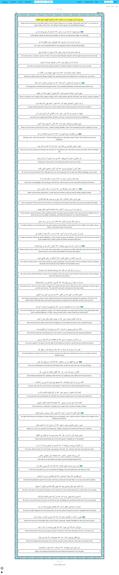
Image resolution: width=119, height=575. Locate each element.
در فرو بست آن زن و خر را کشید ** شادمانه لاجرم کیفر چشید (59, 209)
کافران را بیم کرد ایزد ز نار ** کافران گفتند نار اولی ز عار (59, 372)
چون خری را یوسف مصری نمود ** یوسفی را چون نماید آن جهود (59, 93)
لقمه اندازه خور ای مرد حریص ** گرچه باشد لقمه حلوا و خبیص (59, 403)
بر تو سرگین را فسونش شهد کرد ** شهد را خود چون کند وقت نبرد (59, 103)
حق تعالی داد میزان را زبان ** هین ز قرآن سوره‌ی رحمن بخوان (57, 413)
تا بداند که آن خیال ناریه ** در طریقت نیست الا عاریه (59, 62)
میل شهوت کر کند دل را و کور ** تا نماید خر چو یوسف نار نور (58, 32)
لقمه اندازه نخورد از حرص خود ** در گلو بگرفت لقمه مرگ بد (59, 392)
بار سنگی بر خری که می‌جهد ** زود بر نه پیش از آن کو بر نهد (59, 158)
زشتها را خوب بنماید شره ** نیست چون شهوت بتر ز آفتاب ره (60, 73)
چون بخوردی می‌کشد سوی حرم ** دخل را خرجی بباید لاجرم (59, 124)
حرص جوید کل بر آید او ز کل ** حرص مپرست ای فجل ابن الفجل (59, 435)
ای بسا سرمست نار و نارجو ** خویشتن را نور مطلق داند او (59, 42)
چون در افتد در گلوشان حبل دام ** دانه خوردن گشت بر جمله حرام (58, 517)
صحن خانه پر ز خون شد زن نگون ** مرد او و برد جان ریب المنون (59, 295)
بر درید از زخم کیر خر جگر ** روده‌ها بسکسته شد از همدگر (59, 270)
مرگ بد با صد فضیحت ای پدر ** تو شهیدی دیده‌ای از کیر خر (58, 307)
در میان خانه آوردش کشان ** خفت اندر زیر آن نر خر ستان (59, 222)
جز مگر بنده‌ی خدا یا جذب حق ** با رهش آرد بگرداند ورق (59, 52)
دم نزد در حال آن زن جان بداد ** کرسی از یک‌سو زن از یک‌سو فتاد (59, 282)
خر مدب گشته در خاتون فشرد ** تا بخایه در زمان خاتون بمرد (60, 258)
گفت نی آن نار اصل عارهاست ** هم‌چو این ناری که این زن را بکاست (59, 382)
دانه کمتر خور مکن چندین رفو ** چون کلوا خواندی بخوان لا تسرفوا (59, 486)
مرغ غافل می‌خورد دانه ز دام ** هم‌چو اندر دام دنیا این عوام (59, 537)
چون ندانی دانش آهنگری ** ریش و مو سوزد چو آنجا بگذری (59, 199)
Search (50, 1)
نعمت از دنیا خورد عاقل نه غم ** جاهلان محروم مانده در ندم (59, 507)
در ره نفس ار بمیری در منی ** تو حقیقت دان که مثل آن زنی (59, 339)
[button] (14, 2)
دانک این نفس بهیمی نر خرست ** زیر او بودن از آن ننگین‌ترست (59, 329)
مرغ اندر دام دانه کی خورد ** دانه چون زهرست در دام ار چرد (59, 527)
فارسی (116, 6)
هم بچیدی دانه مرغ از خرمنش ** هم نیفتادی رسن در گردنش (59, 476)
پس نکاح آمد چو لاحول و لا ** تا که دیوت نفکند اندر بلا (58, 134)
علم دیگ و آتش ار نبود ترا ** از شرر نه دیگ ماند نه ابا (59, 179)
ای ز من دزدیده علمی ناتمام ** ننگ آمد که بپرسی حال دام (58, 466)
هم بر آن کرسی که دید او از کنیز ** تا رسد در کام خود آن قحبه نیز (59, 234)
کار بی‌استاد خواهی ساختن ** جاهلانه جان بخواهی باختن (59, 456)
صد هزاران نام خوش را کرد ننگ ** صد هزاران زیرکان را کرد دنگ (58, 83)
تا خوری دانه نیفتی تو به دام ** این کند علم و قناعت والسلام (59, 497)
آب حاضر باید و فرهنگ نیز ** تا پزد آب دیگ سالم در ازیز (58, 189)
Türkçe (112, 6)
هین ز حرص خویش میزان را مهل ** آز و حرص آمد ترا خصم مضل (59, 425)
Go (111, 1)
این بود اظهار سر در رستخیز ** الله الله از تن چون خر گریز (58, 362)
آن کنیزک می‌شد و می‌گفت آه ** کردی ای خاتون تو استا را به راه (59, 445)
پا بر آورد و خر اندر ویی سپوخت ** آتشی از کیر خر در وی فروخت (57, 246)
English (108, 6)
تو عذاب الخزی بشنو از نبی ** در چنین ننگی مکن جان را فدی (59, 319)
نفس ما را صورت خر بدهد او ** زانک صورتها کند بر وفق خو (59, 350)
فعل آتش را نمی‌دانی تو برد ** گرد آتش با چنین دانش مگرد (59, 169)
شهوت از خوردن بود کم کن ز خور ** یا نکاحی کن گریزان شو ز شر (59, 113)
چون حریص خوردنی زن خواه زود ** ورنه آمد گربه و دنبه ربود (59, 146)
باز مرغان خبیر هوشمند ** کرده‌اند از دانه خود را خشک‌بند (59, 548)
